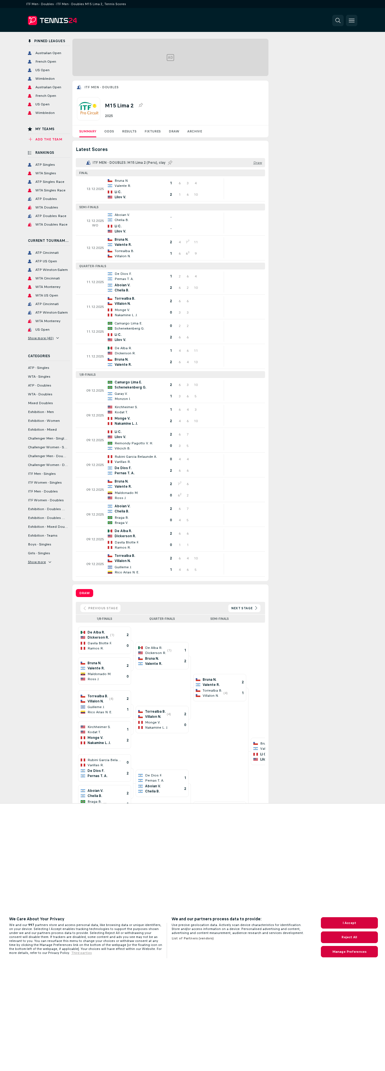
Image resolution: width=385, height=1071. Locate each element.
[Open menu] (351, 20)
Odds (109, 131)
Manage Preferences (349, 952)
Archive (194, 131)
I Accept (349, 923)
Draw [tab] (84, 593)
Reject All (349, 937)
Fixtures (152, 131)
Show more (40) (41, 338)
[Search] (338, 20)
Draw (174, 131)
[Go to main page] (67, 20)
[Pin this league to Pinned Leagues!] (140, 105)
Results (129, 131)
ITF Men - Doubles (101, 87)
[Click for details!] (170, 189)
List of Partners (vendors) (193, 938)
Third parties (81, 953)
